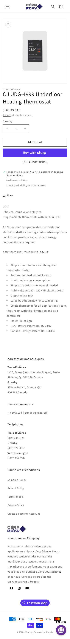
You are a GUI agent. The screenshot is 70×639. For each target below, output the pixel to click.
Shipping (7, 115)
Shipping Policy (16, 479)
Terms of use (15, 496)
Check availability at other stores (26, 185)
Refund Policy (15, 488)
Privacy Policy (15, 505)
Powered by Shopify (43, 632)
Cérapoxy (29, 632)
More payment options (35, 161)
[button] (7, 6)
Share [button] (10, 195)
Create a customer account (23, 513)
